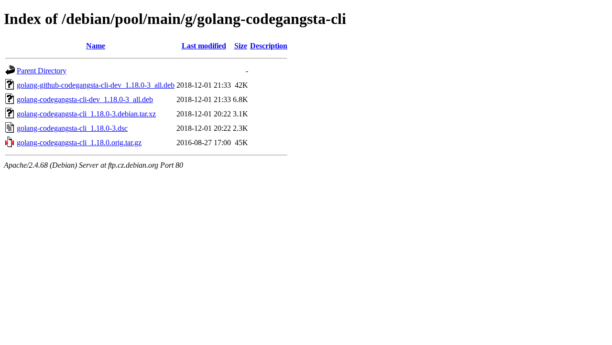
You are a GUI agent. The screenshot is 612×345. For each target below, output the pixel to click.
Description (268, 46)
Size (240, 46)
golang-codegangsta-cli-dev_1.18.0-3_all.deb (85, 99)
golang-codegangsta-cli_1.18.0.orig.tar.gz (79, 142)
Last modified (204, 46)
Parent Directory (41, 71)
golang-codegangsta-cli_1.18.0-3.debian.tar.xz (86, 114)
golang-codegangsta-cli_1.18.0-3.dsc (72, 128)
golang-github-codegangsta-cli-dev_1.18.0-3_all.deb (96, 85)
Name (95, 46)
